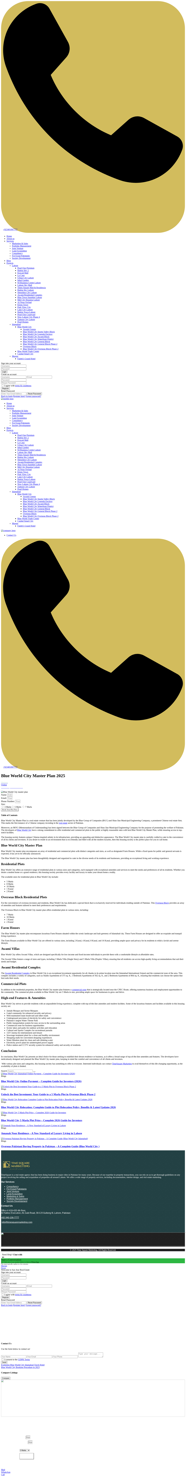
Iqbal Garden (23, 280)
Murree (15, 356)
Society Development (21, 258)
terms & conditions (23, 385)
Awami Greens (29, 329)
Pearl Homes (22, 322)
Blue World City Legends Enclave (37, 334)
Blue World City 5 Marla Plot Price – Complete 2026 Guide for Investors (41, 1120)
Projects (10, 263)
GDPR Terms (24, 1359)
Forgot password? (33, 396)
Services (10, 241)
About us (10, 238)
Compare (5, 1378)
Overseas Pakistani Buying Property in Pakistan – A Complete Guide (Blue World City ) (50, 1146)
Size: (3, 804)
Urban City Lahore (25, 278)
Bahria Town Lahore (26, 312)
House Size (24, 1447)
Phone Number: (8, 801)
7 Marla (28, 807)
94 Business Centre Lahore (29, 283)
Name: (4, 795)
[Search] (34, 1071)
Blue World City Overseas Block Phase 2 (40, 349)
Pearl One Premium (25, 268)
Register (5, 388)
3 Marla (7, 807)
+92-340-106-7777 (10, 1217)
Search (4, 1071)
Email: (4, 798)
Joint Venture (17, 248)
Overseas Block (29, 346)
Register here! (19, 396)
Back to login (7, 396)
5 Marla (18, 807)
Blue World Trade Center (28, 351)
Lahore (15, 265)
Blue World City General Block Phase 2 (40, 344)
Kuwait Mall (22, 273)
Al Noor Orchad (24, 302)
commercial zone (79, 989)
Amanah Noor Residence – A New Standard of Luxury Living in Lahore (41, 1133)
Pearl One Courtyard (26, 314)
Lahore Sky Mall (24, 285)
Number (23, 1442)
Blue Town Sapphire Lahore (29, 297)
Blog (9, 261)
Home (9, 236)
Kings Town (22, 305)
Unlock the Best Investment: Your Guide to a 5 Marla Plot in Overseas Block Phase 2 (48, 1094)
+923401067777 (10, 229)
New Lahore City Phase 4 (28, 317)
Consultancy (17, 253)
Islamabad (16, 324)
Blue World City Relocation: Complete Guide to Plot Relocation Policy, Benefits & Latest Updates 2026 (58, 1107)
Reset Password (34, 394)
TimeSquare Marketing (122, 1064)
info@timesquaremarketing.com (17, 1222)
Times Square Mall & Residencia (31, 287)
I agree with (17, 385)
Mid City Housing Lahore (28, 300)
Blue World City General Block (36, 341)
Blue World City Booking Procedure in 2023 (20, 1367)
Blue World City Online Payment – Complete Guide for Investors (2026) (41, 1081)
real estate (63, 823)
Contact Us (11, 535)
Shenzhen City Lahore (27, 292)
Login (4, 372)
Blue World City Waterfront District (38, 339)
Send (4, 1362)
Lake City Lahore (25, 310)
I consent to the (17, 1359)
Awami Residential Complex (29, 295)
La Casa (21, 275)
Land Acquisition (19, 251)
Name (22, 1437)
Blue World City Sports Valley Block (39, 332)
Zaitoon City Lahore (26, 319)
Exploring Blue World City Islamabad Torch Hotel (23, 1365)
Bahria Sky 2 (23, 270)
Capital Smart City (25, 354)
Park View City (24, 307)
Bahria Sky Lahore (25, 290)
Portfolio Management (21, 246)
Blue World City (24, 327)
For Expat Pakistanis (21, 256)
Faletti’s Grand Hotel (26, 359)
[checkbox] (2, 1359)
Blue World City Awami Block (36, 336)
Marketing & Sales (20, 243)
